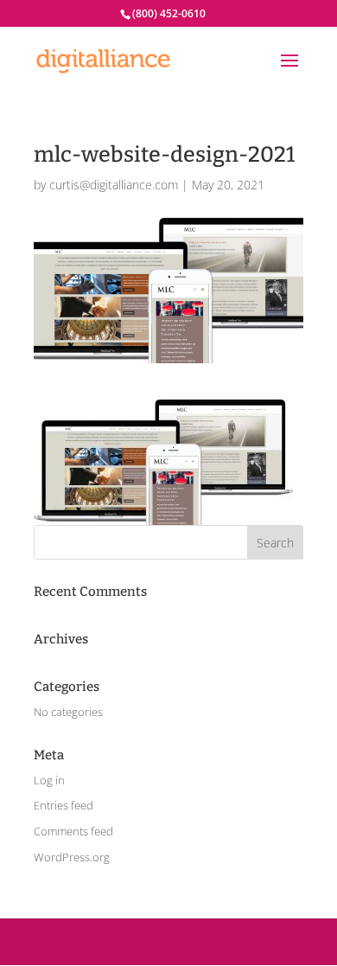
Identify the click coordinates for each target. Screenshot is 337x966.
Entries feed (63, 805)
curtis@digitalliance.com (113, 184)
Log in (49, 780)
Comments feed (73, 831)
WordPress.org (72, 857)
